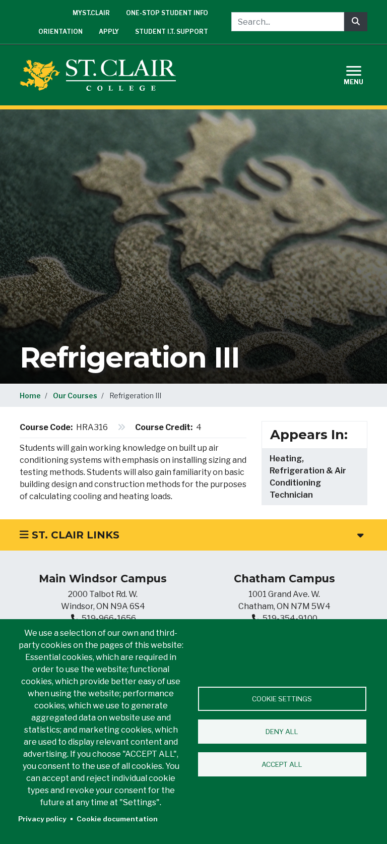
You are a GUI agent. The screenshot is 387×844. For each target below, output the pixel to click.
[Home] (102, 75)
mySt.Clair (91, 13)
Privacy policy (42, 819)
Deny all (282, 732)
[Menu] (359, 74)
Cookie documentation (117, 819)
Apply (109, 31)
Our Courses (75, 395)
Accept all (282, 764)
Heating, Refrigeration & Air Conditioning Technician (308, 477)
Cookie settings (282, 699)
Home (30, 395)
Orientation (60, 31)
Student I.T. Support (171, 31)
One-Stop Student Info (167, 13)
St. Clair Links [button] (74, 535)
